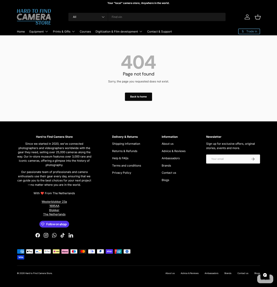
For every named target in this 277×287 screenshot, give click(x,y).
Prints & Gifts (61, 31)
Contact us (169, 172)
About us (168, 143)
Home (21, 31)
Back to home (138, 96)
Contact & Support (159, 31)
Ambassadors (171, 158)
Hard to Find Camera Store (38, 273)
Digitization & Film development (117, 31)
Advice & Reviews (174, 151)
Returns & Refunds (124, 151)
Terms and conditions (126, 165)
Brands (166, 165)
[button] (258, 17)
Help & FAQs (120, 158)
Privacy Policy (121, 172)
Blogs (165, 180)
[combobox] (147, 17)
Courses (85, 31)
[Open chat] (264, 274)
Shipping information (126, 143)
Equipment (36, 31)
